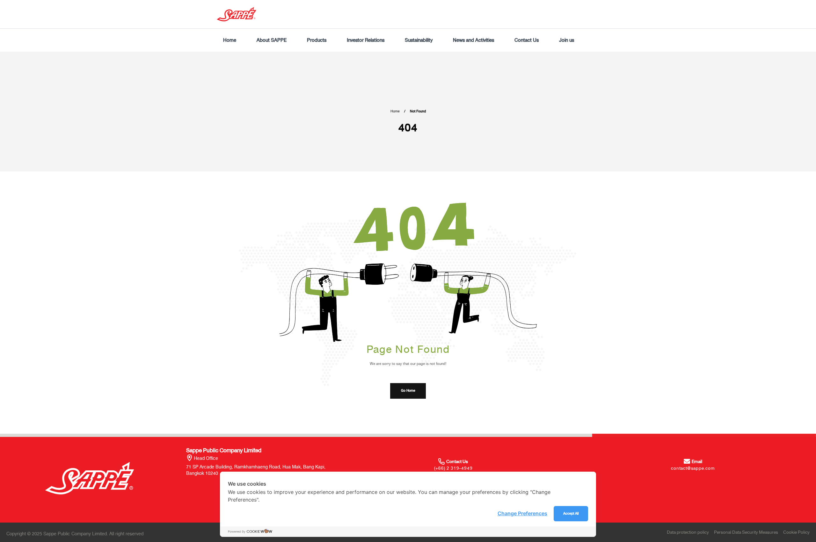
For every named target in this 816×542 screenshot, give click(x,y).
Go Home (408, 391)
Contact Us (526, 40)
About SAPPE (272, 40)
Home (229, 40)
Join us (566, 40)
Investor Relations (365, 40)
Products (316, 40)
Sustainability (419, 40)
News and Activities (473, 40)
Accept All (571, 513)
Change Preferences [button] (522, 513)
